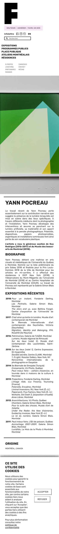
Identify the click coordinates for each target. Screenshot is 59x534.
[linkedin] (21, 34)
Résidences (9, 57)
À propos (9, 64)
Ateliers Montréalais (15, 54)
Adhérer (22, 28)
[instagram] (24, 34)
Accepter (43, 492)
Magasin (8, 72)
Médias (21, 69)
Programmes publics (15, 48)
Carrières (23, 64)
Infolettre (9, 34)
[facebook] (18, 34)
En (29, 34)
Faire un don (34, 28)
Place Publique (11, 51)
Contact (22, 67)
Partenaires (10, 69)
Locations (9, 67)
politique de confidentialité (12, 526)
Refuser (42, 499)
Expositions (9, 45)
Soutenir (11, 28)
